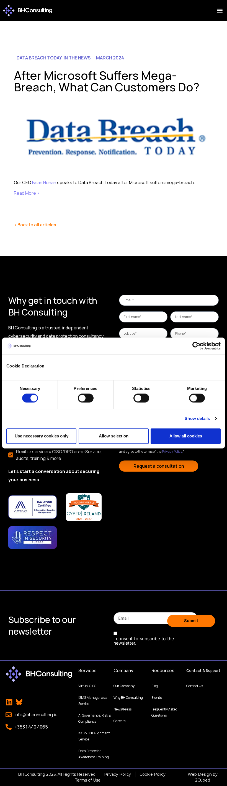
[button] (219, 10)
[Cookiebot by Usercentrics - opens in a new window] (196, 346)
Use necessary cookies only (41, 436)
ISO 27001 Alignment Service (94, 736)
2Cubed (202, 780)
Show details (197, 418)
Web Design (200, 774)
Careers (119, 721)
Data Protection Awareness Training (93, 754)
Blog (154, 686)
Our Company (124, 686)
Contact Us (194, 686)
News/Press (122, 709)
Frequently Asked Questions (164, 712)
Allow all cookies (185, 436)
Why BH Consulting (128, 697)
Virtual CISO (87, 686)
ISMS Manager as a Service (92, 700)
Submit (191, 620)
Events (156, 697)
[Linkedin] (9, 702)
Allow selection (113, 436)
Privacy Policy (172, 451)
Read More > (27, 193)
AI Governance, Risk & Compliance (94, 718)
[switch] (86, 398)
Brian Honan (44, 182)
